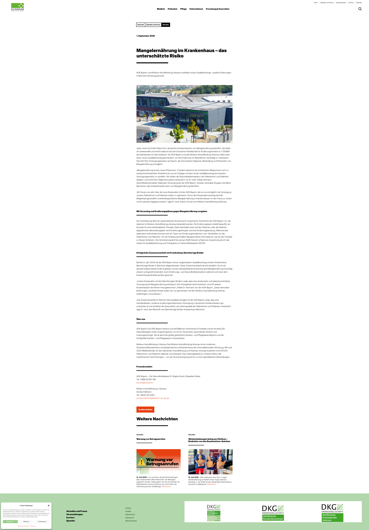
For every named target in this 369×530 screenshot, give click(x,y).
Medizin (161, 9)
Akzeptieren (10, 521)
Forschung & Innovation (217, 9)
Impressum (33, 526)
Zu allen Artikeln (145, 410)
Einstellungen (42, 521)
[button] (49, 506)
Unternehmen (196, 9)
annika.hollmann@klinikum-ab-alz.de (152, 398)
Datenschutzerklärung (23, 526)
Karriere (351, 2)
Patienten (172, 9)
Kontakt (128, 511)
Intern (316, 2)
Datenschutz (130, 514)
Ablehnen (26, 521)
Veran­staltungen (341, 2)
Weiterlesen (166, 486)
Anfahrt (128, 508)
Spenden (359, 2)
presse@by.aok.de (144, 382)
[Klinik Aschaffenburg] (17, 7)
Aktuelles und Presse (326, 2)
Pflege (183, 9)
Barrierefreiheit (131, 521)
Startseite (140, 25)
